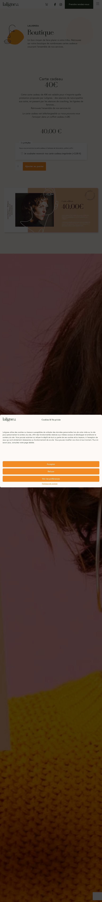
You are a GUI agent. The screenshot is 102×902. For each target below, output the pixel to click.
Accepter (51, 464)
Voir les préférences (51, 478)
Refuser (51, 471)
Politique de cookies (50, 484)
